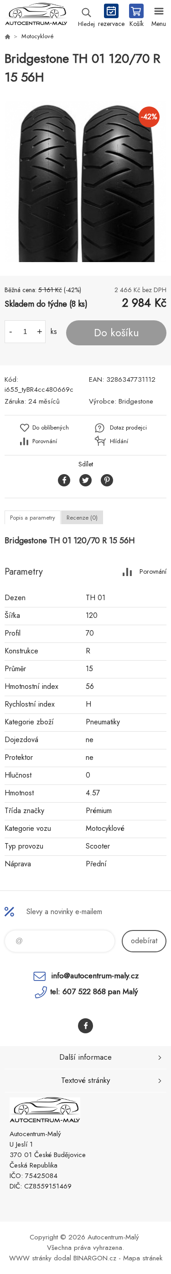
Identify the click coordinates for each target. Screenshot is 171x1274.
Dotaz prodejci (128, 427)
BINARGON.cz (94, 1258)
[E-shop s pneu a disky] (7, 36)
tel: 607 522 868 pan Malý (94, 991)
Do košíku (116, 332)
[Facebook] (85, 1025)
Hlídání (119, 441)
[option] (85, 181)
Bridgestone (136, 401)
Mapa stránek (142, 1258)
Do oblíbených (50, 427)
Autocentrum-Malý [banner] (36, 16)
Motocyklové (37, 36)
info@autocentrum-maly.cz (95, 975)
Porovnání (44, 441)
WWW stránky (30, 1258)
